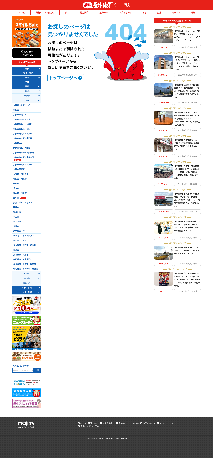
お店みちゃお (126, 12)
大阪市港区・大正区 (21, 148)
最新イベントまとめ (45, 12)
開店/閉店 (84, 12)
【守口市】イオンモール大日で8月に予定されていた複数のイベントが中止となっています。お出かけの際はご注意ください (187, 63)
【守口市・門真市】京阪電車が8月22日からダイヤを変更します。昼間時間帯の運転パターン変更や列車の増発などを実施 (187, 172)
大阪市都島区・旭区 (21, 129)
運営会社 (94, 423)
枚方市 (16, 217)
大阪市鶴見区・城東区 (22, 134)
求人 (67, 12)
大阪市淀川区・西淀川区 (23, 120)
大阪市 (16, 110)
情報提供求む (108, 423)
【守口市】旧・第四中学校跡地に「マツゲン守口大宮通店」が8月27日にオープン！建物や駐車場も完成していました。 (187, 200)
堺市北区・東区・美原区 (23, 236)
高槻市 (16, 207)
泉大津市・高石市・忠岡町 (24, 245)
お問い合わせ (149, 423)
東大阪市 (17, 222)
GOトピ (21, 12)
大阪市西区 (18, 143)
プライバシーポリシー (169, 423)
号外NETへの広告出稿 (129, 423)
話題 (159, 12)
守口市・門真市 (20, 179)
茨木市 (16, 188)
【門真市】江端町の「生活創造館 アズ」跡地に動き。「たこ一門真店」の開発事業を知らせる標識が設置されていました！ (186, 91)
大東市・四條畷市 (20, 174)
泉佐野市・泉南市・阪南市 (24, 264)
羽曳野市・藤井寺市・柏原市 (25, 269)
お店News (104, 12)
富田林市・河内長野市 (22, 259)
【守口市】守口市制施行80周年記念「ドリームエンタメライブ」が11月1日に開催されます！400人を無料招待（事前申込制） (187, 279)
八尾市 (16, 226)
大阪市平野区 (19, 169)
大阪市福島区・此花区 (22, 124)
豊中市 (19, 198)
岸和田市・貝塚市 (20, 255)
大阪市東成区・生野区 (22, 138)
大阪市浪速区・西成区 (22, 165)
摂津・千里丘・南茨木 (22, 203)
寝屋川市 (17, 212)
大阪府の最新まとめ (21, 105)
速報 (193, 12)
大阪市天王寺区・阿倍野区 (24, 153)
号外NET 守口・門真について (93, 426)
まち (144, 12)
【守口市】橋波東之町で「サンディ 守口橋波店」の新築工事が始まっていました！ (186, 250)
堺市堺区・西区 (20, 231)
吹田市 (16, 184)
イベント (176, 12)
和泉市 (16, 250)
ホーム (83, 423)
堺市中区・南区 (20, 241)
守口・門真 (122, 5)
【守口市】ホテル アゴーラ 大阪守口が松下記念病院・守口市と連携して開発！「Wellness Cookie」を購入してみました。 (187, 118)
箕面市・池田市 (20, 193)
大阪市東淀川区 (20, 115)
